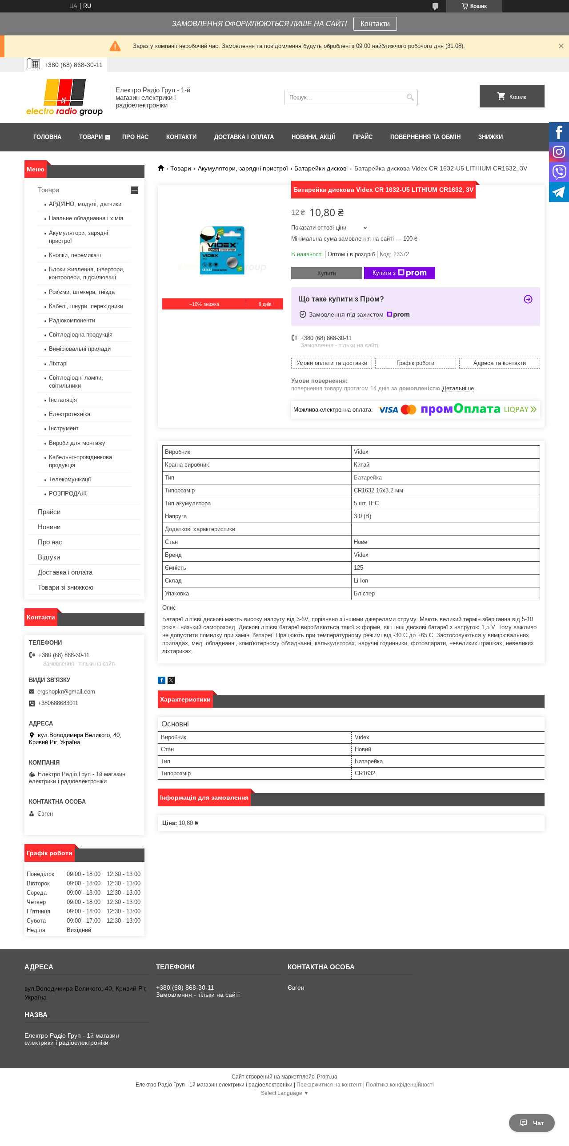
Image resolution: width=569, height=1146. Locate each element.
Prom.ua (327, 1077)
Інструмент (64, 428)
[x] (171, 681)
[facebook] (161, 681)
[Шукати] (410, 97)
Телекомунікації (70, 479)
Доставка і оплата (244, 137)
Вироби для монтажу (77, 443)
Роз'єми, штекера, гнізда (82, 292)
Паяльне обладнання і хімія (86, 218)
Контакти (375, 24)
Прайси (49, 512)
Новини (49, 527)
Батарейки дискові (321, 168)
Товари (91, 137)
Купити (326, 273)
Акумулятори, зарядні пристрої (243, 168)
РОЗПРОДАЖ (68, 493)
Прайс (363, 137)
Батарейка (368, 477)
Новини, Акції (313, 137)
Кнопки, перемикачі (75, 255)
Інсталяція (63, 400)
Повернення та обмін (425, 137)
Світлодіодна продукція (80, 334)
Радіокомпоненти (72, 320)
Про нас (135, 137)
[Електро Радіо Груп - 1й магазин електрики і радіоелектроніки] (64, 97)
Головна (47, 137)
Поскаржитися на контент (329, 1085)
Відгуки (49, 557)
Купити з (384, 273)
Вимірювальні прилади (80, 348)
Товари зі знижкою (65, 587)
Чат (538, 1122)
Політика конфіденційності (400, 1085)
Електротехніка (69, 414)
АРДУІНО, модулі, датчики (85, 204)
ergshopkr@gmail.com (66, 691)
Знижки (490, 137)
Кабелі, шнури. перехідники (86, 306)
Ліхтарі (58, 363)
